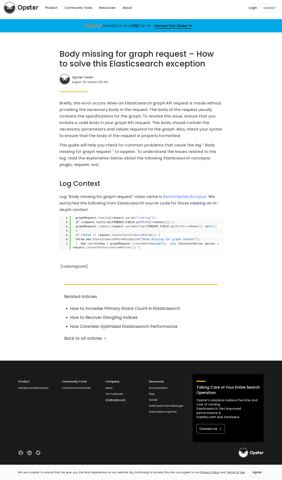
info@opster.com (116, 399)
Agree (256, 472)
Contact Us (208, 429)
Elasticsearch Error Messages (166, 405)
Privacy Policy (209, 472)
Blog (151, 393)
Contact (269, 8)
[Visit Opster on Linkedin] (29, 452)
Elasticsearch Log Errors (163, 411)
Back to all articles (83, 338)
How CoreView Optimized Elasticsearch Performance (123, 326)
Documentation (158, 388)
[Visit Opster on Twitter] (38, 452)
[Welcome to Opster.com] (251, 453)
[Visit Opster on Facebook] (20, 452)
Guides (153, 399)
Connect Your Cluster (171, 26)
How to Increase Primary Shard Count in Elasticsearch (125, 308)
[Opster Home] (21, 8)
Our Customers (114, 393)
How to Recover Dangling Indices (104, 317)
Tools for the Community (76, 388)
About (109, 388)
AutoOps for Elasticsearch (33, 388)
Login (253, 8)
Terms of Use (235, 472)
